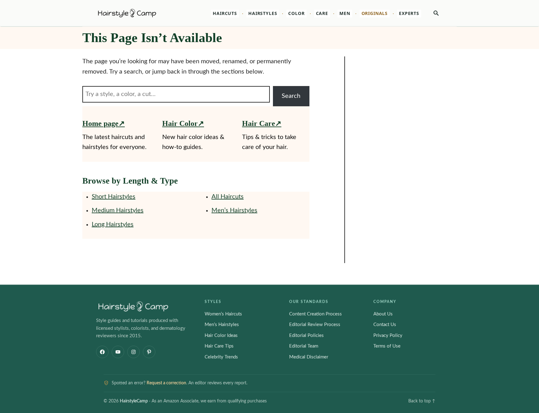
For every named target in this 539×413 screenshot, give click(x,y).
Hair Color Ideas (221, 335)
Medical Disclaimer (308, 357)
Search (291, 96)
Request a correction (166, 383)
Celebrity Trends (221, 357)
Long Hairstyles (113, 224)
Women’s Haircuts (223, 314)
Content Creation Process (315, 314)
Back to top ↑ (421, 401)
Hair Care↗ (261, 123)
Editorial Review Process (314, 324)
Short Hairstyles (113, 197)
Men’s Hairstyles (234, 210)
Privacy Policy (387, 335)
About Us (383, 314)
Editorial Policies (306, 335)
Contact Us (384, 324)
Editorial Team (303, 346)
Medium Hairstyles (117, 210)
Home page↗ (103, 123)
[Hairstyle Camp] (135, 13)
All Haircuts (227, 197)
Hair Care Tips (219, 346)
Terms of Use (387, 346)
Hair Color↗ (183, 123)
